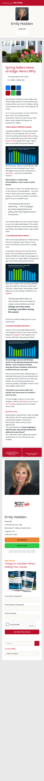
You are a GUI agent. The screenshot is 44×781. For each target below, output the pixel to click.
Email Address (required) (14, 605)
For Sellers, (12, 80)
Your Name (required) (13, 596)
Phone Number (10, 613)
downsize (23, 401)
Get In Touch (22, 546)
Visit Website (22, 540)
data (29, 136)
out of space (11, 404)
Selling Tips (20, 80)
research (16, 335)
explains (9, 293)
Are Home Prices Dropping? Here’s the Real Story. (12, 453)
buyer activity (11, 141)
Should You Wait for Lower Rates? (31, 453)
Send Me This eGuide (22, 632)
